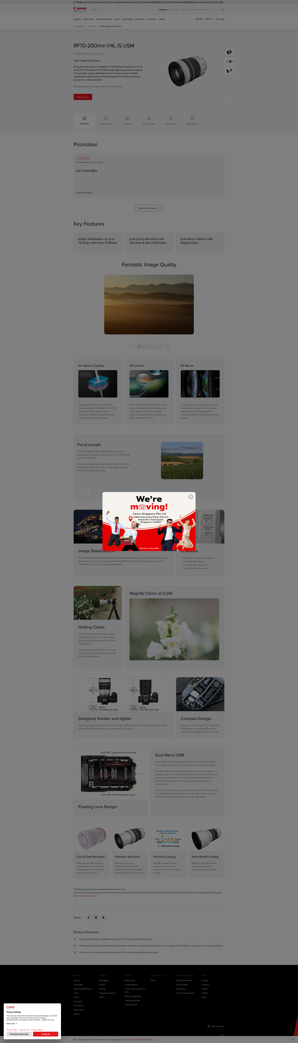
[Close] (191, 497)
